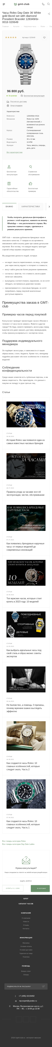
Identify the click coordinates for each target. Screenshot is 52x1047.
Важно (9, 207)
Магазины (26, 943)
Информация (26, 938)
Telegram (26, 1019)
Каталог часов (26, 904)
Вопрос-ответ (26, 971)
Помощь (26, 966)
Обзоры (26, 974)
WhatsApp (33, 1019)
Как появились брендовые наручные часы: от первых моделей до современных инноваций (25, 546)
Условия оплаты (26, 946)
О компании (26, 918)
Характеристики (30, 207)
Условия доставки (26, 950)
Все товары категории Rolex (14, 841)
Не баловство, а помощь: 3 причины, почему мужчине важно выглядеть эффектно (25, 708)
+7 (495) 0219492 (27, 996)
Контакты (26, 928)
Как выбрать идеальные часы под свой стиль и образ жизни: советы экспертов (24, 653)
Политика (26, 957)
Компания (26, 913)
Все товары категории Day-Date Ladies (18, 844)
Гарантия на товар (26, 953)
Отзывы (26, 925)
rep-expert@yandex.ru (28, 1001)
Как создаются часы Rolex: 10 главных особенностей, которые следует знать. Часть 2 (23, 766)
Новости (26, 921)
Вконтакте (19, 1019)
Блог (26, 898)
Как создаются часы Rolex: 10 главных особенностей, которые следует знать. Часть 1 (23, 824)
